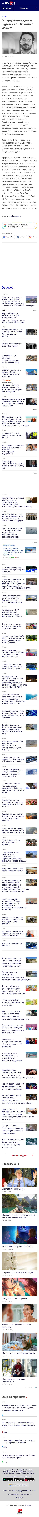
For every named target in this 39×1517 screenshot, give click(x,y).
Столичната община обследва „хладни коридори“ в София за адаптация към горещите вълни (13, 788)
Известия (20, 1497)
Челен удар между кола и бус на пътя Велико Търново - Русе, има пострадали (13, 1143)
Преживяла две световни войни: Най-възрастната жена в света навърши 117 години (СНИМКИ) (18, 1074)
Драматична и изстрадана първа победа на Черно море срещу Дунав (18, 1456)
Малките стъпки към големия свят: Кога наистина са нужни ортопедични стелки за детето (15, 1015)
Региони (24, 8)
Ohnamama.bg (22, 1471)
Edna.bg (11, 1473)
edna (5, 1432)
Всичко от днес (19, 1155)
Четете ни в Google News (19, 1485)
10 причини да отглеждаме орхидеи (17, 1272)
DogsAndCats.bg (27, 1470)
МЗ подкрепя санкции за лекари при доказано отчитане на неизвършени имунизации (13, 449)
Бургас (7, 287)
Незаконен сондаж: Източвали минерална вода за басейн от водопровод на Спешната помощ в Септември (13, 699)
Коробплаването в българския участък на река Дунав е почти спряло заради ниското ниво (12, 729)
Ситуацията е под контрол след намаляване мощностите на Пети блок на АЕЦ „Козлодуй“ (16, 976)
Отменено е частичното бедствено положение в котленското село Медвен (13, 817)
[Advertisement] (19, 262)
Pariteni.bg (5, 1473)
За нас (5, 1490)
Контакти (32, 1490)
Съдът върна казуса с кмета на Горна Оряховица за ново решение (11, 373)
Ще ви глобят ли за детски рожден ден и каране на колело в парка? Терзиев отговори (13, 990)
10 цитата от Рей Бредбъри (13, 1189)
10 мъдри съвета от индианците (15, 1298)
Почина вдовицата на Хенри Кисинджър (11, 345)
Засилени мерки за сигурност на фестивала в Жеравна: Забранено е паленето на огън (13, 653)
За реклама (11, 1490)
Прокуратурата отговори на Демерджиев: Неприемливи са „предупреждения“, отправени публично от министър (17, 502)
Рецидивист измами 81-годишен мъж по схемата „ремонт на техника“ (13, 933)
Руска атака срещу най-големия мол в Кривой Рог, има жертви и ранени (12, 333)
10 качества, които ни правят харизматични (14, 1380)
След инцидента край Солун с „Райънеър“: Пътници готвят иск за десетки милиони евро (12, 599)
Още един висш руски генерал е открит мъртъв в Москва (13, 569)
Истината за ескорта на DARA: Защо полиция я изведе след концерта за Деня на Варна (13, 1029)
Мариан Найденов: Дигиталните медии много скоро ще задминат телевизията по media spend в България (13, 317)
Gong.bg (19, 1470)
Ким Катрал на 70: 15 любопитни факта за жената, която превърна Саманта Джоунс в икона (18, 1425)
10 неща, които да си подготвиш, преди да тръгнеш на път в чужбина (18, 1216)
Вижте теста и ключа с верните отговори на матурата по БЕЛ (12, 626)
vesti (5, 1447)
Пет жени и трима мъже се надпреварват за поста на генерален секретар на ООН (12, 773)
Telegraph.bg (31, 1473)
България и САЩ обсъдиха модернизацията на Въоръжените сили (10, 359)
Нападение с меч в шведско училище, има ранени (12, 435)
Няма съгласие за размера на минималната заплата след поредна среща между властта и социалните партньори (18, 1114)
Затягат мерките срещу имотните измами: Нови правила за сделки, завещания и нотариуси (12, 517)
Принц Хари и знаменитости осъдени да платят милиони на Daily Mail (13, 464)
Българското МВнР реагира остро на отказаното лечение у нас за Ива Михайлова (12, 613)
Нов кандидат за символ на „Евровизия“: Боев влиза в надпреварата (13, 1086)
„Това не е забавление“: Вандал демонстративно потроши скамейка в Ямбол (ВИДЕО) (13, 639)
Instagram (34, 237)
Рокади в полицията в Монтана (12, 944)
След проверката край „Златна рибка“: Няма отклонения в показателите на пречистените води (12, 532)
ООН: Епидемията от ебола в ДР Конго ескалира (11, 842)
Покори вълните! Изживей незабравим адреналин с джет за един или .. (13, 553)
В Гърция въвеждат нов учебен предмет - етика (12, 869)
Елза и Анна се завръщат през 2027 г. (17, 1246)
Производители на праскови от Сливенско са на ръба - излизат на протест (12, 803)
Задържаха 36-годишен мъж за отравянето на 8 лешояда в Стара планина (12, 920)
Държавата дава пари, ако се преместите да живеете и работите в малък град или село (12, 962)
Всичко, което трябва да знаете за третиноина (16, 1326)
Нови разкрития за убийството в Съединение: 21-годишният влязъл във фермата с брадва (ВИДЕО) (14, 856)
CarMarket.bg (7, 1471)
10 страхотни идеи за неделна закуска (18, 1353)
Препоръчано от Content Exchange (25, 1388)
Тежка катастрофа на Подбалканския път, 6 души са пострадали (12, 666)
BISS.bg (14, 1471)
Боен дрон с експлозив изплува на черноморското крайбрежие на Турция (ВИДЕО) (12, 745)
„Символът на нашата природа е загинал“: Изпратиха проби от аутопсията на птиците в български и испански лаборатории (18, 301)
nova (5, 1415)
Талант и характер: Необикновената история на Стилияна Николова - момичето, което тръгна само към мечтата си (19, 1407)
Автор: (4, 216)
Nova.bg (23, 1473)
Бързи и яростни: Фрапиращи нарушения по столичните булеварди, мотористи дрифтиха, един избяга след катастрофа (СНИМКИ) (14, 681)
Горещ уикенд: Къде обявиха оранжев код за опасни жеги (13, 1002)
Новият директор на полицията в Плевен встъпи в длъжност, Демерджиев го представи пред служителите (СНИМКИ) (15, 904)
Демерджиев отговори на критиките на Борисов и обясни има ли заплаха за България (13, 402)
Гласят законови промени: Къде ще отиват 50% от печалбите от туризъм (12, 1057)
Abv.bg (6, 1470)
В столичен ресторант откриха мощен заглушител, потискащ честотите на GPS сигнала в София (17, 1099)
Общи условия (29, 1505)
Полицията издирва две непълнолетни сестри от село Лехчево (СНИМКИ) (13, 830)
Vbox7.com (12, 1470)
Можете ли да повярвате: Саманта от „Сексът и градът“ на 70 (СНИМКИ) (12, 1043)
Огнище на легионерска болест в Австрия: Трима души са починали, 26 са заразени (13, 714)
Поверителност (14, 1494)
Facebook (23, 237)
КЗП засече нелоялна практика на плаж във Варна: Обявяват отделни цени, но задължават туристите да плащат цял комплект (17, 421)
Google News (10, 237)
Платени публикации (22, 1490)
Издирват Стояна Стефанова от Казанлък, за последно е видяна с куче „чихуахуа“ (13, 1129)
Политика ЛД (27, 1494)
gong (5, 1462)
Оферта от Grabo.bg (7, 545)
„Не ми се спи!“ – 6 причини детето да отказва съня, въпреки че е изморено (12, 388)
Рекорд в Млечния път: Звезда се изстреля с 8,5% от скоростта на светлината (19, 1441)
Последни (7, 8)
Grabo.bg (30, 1471)
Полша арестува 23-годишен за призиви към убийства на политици (13, 759)
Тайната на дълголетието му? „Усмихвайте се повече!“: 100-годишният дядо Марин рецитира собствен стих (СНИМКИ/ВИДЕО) (16, 583)
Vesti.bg (17, 1473)
